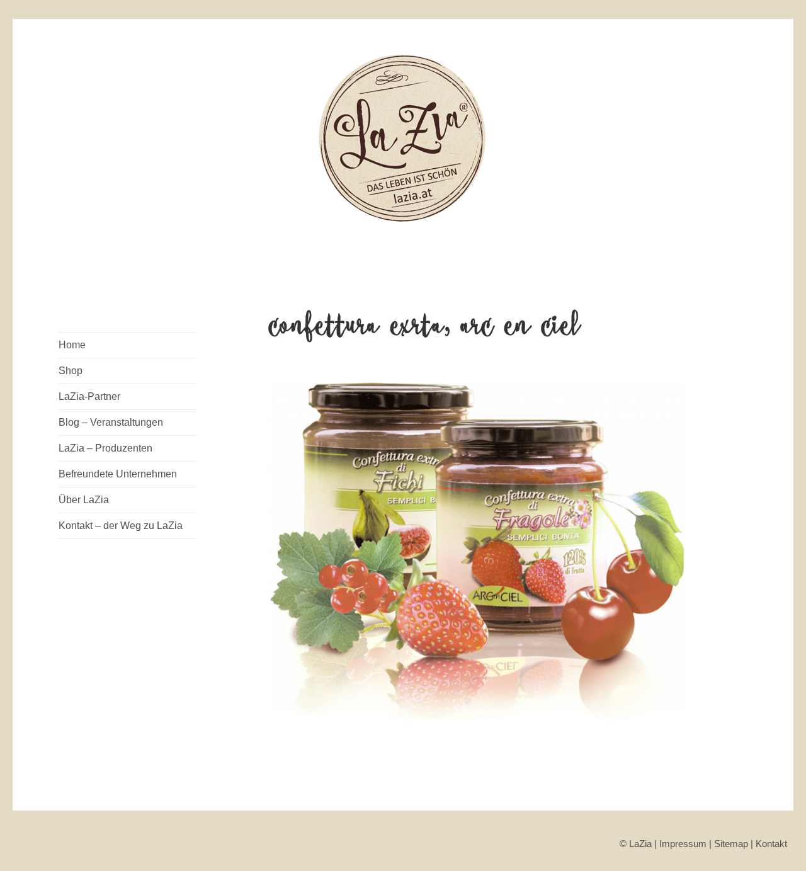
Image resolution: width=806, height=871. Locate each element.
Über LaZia (84, 499)
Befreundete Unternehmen (118, 474)
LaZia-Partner (89, 396)
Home (72, 344)
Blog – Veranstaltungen (111, 422)
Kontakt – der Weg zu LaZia (121, 525)
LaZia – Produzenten (105, 448)
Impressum (683, 843)
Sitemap (731, 843)
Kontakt (771, 843)
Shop (70, 370)
